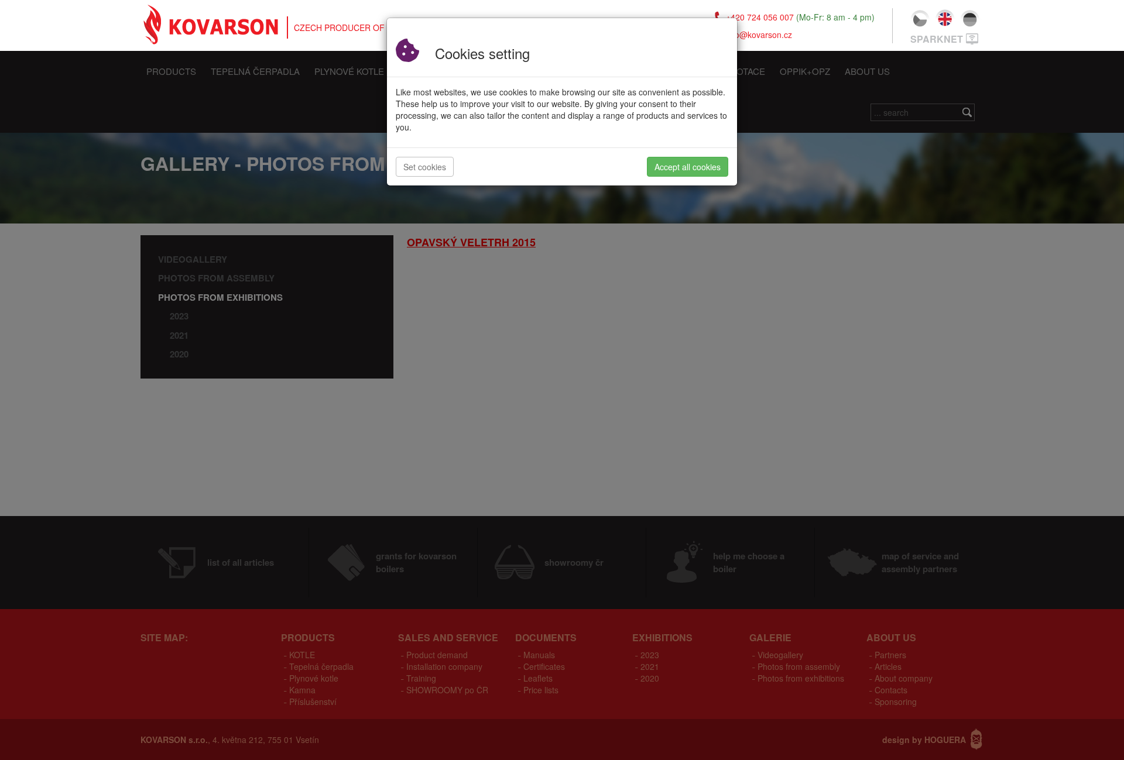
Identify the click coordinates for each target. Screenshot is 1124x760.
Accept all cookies (687, 167)
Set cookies (424, 167)
